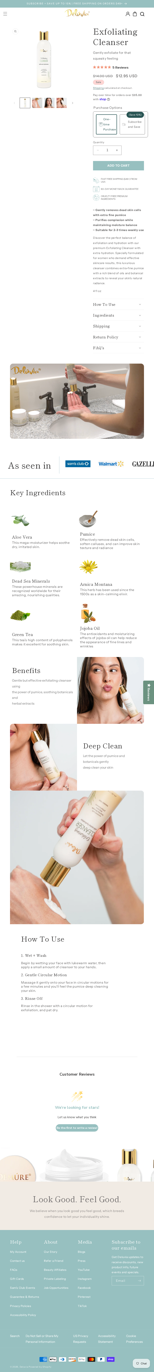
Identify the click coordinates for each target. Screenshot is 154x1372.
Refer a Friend (53, 1261)
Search (15, 1336)
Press (82, 1261)
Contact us (17, 1261)
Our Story (50, 1252)
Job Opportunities (56, 1288)
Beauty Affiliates (55, 1270)
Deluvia (24, 1366)
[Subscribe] (139, 1280)
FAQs (13, 1270)
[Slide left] (14, 103)
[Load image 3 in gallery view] (49, 103)
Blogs (81, 1252)
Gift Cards (17, 1279)
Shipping (98, 87)
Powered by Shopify (40, 1366)
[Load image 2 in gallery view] (37, 103)
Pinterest (84, 1297)
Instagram (85, 1279)
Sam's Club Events (22, 1288)
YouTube (84, 1270)
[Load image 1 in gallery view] (25, 103)
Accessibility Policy (23, 1315)
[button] (134, 14)
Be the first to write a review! (77, 1128)
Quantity (98, 142)
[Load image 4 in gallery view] (62, 103)
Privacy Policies (20, 1306)
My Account (18, 1252)
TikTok (82, 1306)
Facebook (84, 1288)
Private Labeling (55, 1279)
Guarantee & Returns (24, 1297)
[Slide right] (72, 103)
